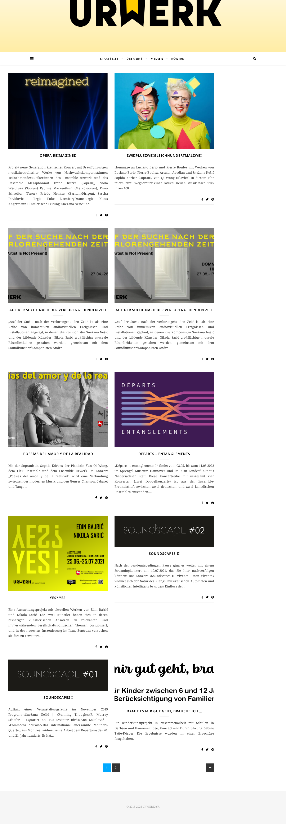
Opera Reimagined (58, 155)
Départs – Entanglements (164, 453)
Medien (157, 59)
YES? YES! (58, 597)
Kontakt (178, 59)
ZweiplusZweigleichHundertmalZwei (164, 155)
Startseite (109, 59)
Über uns (134, 59)
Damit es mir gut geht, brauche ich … (164, 711)
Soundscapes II (164, 553)
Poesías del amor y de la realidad (58, 453)
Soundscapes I (58, 697)
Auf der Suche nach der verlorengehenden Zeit (58, 310)
